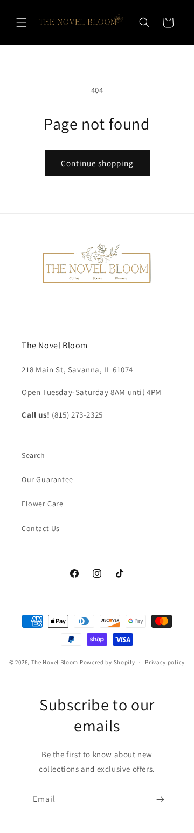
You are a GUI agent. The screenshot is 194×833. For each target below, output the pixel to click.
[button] (21, 22)
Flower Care (43, 503)
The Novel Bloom (55, 662)
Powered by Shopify (107, 662)
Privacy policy (165, 662)
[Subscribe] (160, 799)
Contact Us (41, 528)
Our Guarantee (47, 479)
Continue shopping (97, 163)
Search (33, 455)
